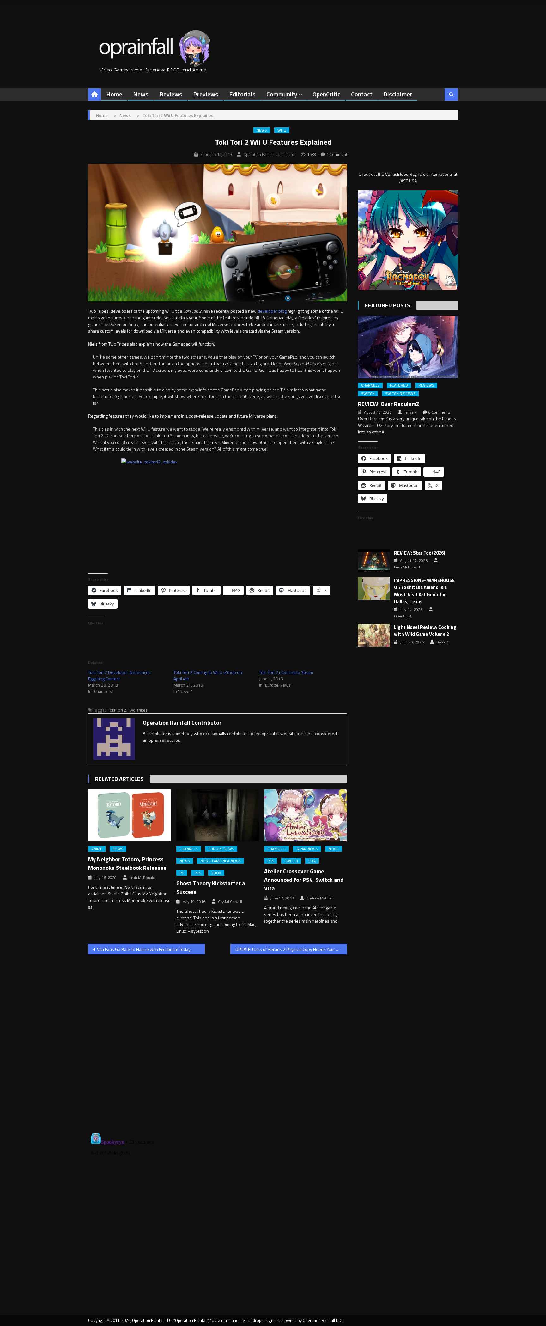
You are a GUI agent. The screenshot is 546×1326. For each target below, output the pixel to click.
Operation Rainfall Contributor (269, 154)
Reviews (170, 94)
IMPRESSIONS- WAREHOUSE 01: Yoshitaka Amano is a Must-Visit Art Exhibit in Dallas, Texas (424, 591)
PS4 (197, 873)
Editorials (242, 94)
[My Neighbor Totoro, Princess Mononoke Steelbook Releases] (129, 815)
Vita (312, 861)
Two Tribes (138, 710)
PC (181, 873)
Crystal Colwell (230, 902)
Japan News (307, 849)
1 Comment (336, 154)
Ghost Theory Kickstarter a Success (210, 887)
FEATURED (399, 385)
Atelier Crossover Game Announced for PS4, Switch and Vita (303, 880)
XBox (216, 873)
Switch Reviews (400, 393)
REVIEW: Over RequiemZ (388, 404)
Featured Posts (387, 305)
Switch (291, 861)
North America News (220, 861)
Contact (362, 94)
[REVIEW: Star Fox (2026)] (374, 560)
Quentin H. (403, 616)
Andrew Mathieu (320, 898)
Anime (96, 849)
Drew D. (442, 642)
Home (114, 94)
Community (281, 94)
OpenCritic (326, 94)
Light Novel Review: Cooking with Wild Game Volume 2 (425, 631)
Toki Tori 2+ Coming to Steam (286, 672)
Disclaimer (397, 94)
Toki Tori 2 (117, 710)
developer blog (272, 311)
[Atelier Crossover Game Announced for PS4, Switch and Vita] (305, 815)
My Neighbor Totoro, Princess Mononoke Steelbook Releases (127, 863)
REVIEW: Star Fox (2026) (419, 552)
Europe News (221, 849)
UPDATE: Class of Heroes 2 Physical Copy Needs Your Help (290, 949)
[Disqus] (217, 1040)
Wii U (281, 130)
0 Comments (439, 412)
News (141, 94)
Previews (205, 94)
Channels (188, 849)
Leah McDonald (142, 878)
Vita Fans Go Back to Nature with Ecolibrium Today (144, 949)
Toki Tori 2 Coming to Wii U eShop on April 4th (207, 675)
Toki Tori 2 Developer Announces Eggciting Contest (119, 675)
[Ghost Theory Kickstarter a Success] (217, 815)
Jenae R (410, 412)
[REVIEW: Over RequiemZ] (408, 347)
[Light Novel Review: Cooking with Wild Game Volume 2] (374, 635)
